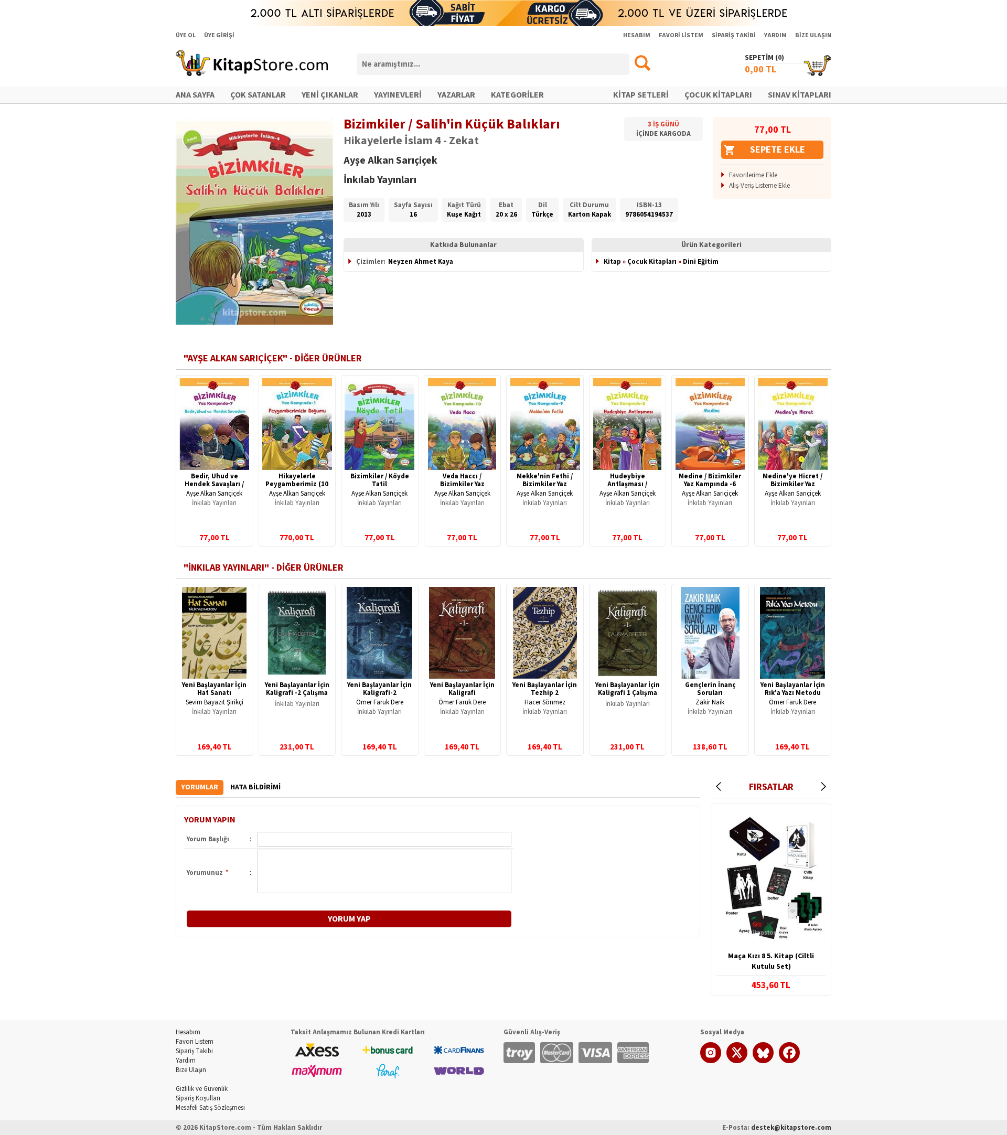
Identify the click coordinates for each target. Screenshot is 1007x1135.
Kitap (612, 261)
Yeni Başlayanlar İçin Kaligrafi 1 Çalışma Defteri (627, 692)
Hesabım (188, 1032)
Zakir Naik (709, 702)
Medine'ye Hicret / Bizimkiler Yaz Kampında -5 (792, 484)
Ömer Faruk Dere (379, 702)
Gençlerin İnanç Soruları (710, 689)
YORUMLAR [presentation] (199, 787)
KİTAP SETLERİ (641, 95)
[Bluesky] (763, 1061)
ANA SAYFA (195, 95)
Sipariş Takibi (194, 1051)
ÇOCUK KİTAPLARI (718, 95)
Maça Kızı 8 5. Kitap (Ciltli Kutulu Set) (771, 961)
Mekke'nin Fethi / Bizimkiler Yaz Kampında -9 (545, 484)
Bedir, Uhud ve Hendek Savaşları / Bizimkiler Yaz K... (214, 484)
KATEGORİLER (517, 95)
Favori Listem (194, 1041)
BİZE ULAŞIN (813, 35)
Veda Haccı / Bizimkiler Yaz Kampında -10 (462, 484)
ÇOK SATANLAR (258, 95)
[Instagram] (710, 1061)
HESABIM (636, 35)
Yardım (186, 1060)
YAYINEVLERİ (398, 95)
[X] (736, 1061)
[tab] (199, 787)
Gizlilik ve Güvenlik (202, 1089)
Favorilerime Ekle (753, 175)
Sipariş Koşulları (198, 1098)
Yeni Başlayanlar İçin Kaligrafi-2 (379, 689)
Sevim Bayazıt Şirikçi (214, 702)
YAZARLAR (456, 95)
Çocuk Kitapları (652, 261)
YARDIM (775, 35)
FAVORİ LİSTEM (681, 35)
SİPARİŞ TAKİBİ (734, 35)
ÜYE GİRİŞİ (219, 35)
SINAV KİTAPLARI (799, 95)
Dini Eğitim (701, 261)
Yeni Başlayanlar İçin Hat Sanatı (214, 689)
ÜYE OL (186, 35)
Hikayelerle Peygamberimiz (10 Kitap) (296, 484)
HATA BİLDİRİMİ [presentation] (255, 787)
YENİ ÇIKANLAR (330, 95)
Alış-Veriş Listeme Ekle (759, 185)
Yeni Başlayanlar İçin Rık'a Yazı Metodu (792, 689)
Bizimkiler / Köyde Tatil (379, 480)
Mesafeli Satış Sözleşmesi (210, 1107)
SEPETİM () (764, 57)
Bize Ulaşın (191, 1070)
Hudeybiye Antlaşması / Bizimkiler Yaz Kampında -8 (627, 488)
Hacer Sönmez (544, 702)
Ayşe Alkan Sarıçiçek (214, 493)
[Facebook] (789, 1061)
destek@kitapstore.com (791, 1127)
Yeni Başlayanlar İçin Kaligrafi (462, 689)
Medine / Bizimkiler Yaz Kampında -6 (710, 480)
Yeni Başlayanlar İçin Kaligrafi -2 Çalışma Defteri (297, 692)
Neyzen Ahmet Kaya (420, 261)
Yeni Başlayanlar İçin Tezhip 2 (544, 689)
